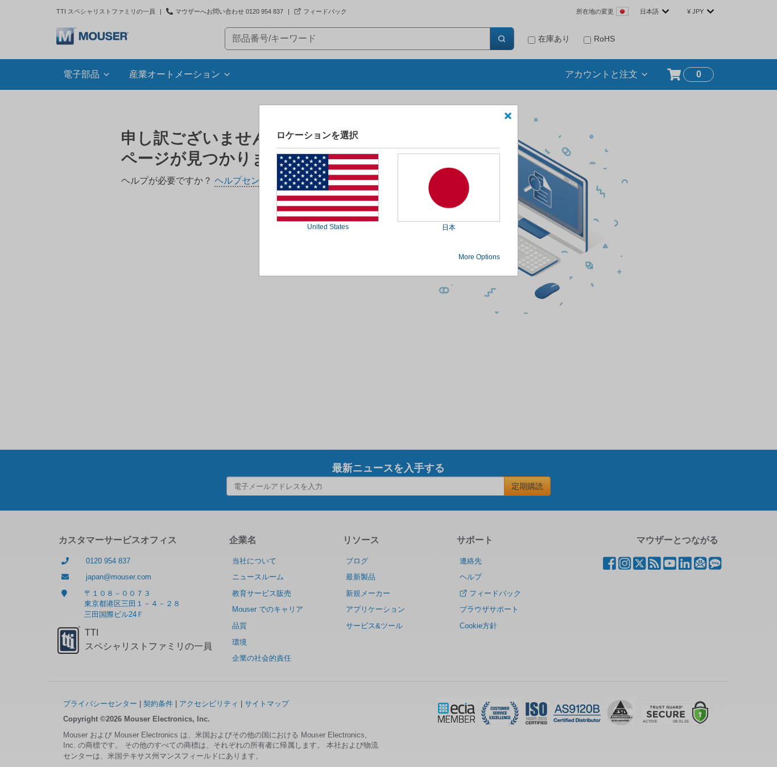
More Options (479, 257)
